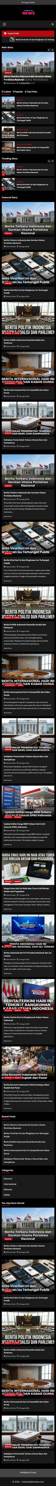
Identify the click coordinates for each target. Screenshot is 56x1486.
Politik (26, 182)
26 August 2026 (24, 83)
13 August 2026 (24, 1024)
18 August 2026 (24, 446)
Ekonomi (8, 817)
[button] (4, 24)
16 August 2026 (24, 830)
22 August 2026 (24, 346)
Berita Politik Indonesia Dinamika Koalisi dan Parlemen (34, 186)
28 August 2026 (24, 246)
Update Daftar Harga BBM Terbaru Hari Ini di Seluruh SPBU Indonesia (24, 825)
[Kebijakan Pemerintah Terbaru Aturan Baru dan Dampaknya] (28, 419)
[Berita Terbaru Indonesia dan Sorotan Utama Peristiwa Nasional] (8, 102)
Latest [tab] (7, 91)
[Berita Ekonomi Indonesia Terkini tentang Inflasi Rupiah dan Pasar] (28, 1063)
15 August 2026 (24, 895)
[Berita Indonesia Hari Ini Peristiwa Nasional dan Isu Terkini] (28, 932)
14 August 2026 (24, 959)
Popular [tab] (18, 91)
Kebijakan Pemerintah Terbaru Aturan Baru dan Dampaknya (26, 1160)
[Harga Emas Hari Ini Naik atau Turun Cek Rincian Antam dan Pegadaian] (28, 867)
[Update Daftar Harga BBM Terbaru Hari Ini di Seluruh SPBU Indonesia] (28, 803)
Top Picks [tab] (31, 91)
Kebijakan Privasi (28, 1472)
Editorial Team (11, 83)
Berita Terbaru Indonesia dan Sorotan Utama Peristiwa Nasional (32, 104)
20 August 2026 (24, 396)
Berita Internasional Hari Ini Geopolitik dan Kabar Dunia (33, 149)
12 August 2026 (24, 1091)
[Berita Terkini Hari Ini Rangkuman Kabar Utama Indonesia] (28, 996)
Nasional (8, 73)
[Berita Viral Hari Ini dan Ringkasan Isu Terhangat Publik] (8, 169)
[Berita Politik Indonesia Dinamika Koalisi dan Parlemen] (8, 184)
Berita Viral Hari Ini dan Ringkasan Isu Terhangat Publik (24, 78)
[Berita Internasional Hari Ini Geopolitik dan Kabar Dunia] (8, 147)
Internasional (21, 145)
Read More (8, 516)
